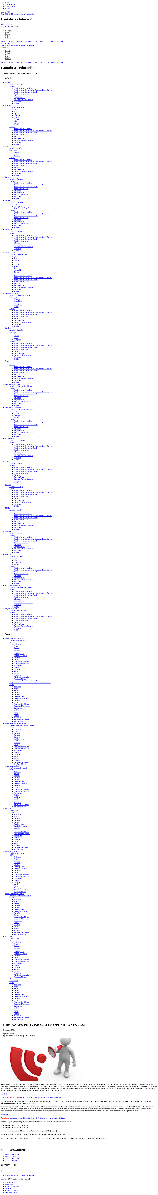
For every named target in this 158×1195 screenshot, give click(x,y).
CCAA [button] (11, 642)
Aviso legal (9, 1184)
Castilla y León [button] (10, 252)
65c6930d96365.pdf (12, 1156)
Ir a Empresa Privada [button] (16, 853)
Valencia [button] (17, 417)
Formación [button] (17, 102)
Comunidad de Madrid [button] (13, 384)
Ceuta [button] (7, 361)
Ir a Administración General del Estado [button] (22, 725)
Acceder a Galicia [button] (15, 463)
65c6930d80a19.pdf (12, 1155)
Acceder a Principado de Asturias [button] (20, 587)
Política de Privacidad (12, 1186)
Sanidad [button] (16, 103)
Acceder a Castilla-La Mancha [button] (19, 295)
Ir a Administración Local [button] (18, 768)
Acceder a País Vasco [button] (16, 556)
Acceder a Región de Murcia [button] (19, 610)
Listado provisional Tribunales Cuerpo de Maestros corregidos (40, 1097)
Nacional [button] (8, 82)
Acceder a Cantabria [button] (16, 231)
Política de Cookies (11, 1190)
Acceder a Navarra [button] (15, 533)
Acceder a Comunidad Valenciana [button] (21, 409)
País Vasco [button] (8, 554)
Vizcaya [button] (16, 564)
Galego (7, 36)
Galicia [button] (7, 461)
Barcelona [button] (17, 334)
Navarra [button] (8, 531)
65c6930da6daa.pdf (12, 1160)
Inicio (7, 3)
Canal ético (9, 1188)
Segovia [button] (16, 266)
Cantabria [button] (8, 229)
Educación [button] (17, 96)
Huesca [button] (16, 152)
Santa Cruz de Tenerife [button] (21, 208)
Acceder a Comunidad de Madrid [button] (20, 386)
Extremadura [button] (9, 438)
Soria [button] (15, 268)
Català (7, 32)
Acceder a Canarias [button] (16, 202)
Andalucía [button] (8, 105)
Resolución (4, 1094)
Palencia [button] (16, 264)
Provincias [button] (13, 109)
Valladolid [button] (17, 270)
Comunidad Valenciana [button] (13, 407)
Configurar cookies (11, 1192)
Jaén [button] (15, 121)
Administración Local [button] (21, 94)
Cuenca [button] (16, 303)
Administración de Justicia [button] (23, 88)
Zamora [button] (16, 272)
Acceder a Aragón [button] (15, 148)
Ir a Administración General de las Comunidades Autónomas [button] (30, 683)
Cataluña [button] (8, 328)
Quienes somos (10, 1182)
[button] (10, 26)
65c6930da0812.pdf (12, 1158)
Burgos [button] (16, 260)
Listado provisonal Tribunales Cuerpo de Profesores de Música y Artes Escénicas (37, 1118)
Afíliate (7, 8)
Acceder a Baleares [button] (16, 179)
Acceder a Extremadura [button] (17, 440)
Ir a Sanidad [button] (13, 981)
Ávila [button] (16, 258)
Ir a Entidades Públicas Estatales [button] (20, 896)
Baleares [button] (8, 177)
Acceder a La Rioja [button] (16, 487)
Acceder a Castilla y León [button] (18, 254)
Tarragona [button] (17, 340)
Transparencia (10, 6)
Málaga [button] (16, 123)
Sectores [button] (12, 86)
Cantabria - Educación (14, 41)
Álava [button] (16, 560)
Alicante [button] (16, 413)
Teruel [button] (16, 154)
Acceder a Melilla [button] (15, 510)
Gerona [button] (16, 336)
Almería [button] (16, 111)
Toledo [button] (16, 307)
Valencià (8, 38)
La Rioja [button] (8, 485)
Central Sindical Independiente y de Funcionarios (17, 14)
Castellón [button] (17, 415)
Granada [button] (17, 117)
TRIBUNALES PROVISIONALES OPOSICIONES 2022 (44, 41)
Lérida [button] (16, 338)
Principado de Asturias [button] (12, 585)
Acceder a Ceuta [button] (15, 363)
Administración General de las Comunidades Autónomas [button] (33, 90)
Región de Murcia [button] (11, 609)
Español (8, 30)
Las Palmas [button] (17, 206)
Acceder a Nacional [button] (16, 84)
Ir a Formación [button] (14, 938)
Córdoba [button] (17, 115)
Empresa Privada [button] (19, 98)
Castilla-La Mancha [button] (11, 293)
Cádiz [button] (16, 113)
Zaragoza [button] (17, 156)
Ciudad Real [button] (18, 301)
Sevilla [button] (16, 125)
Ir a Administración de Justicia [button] (19, 640)
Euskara (8, 34)
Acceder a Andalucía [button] (16, 107)
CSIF (3, 1179)
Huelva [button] (16, 119)
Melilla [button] (7, 508)
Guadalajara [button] (18, 305)
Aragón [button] (7, 146)
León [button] (15, 262)
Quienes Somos (10, 4)
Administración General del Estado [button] (26, 92)
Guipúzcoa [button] (17, 562)
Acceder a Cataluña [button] (16, 330)
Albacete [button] (17, 299)
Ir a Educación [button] (14, 810)
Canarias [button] (8, 200)
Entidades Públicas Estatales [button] (23, 100)
